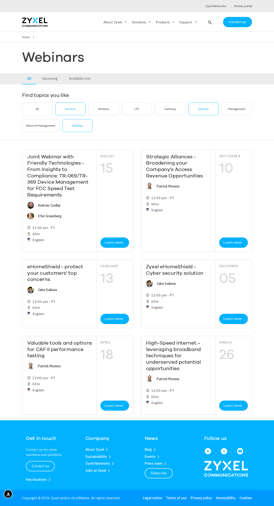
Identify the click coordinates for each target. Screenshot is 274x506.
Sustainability (96, 456)
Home (26, 37)
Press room (153, 463)
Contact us (237, 22)
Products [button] (165, 22)
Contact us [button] (40, 466)
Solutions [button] (142, 22)
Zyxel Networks (97, 463)
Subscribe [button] (158, 473)
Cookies (246, 498)
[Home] (35, 21)
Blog (148, 449)
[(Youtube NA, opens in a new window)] (240, 451)
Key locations (36, 479)
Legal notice (152, 498)
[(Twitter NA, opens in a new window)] (224, 451)
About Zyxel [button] (115, 22)
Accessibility (225, 498)
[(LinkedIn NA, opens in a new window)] (208, 451)
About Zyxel (94, 449)
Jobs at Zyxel (95, 470)
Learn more (114, 242)
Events (150, 456)
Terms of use (176, 498)
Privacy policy (201, 498)
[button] (209, 22)
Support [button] (188, 22)
